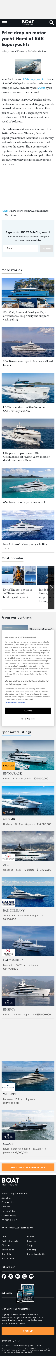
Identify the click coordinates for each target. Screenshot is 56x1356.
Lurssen (7, 1099)
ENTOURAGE (12, 773)
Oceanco (8, 869)
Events (30, 1236)
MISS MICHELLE (14, 819)
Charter (6, 1245)
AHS (6, 865)
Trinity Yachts (10, 915)
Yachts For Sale (10, 1241)
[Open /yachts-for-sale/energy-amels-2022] (28, 991)
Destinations (9, 1250)
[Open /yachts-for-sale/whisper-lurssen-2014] (28, 1076)
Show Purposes (28, 719)
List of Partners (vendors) (15, 702)
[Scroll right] (51, 587)
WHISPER (10, 1094)
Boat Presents (9, 1258)
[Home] (28, 23)
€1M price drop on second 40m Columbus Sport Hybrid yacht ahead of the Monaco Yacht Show (26, 456)
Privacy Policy (9, 1220)
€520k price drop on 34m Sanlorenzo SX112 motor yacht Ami (25, 409)
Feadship (8, 965)
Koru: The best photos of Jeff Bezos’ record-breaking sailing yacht (17, 593)
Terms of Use (8, 1211)
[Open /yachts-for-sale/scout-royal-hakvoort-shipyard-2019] (28, 1125)
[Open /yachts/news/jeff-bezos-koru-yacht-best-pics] (19, 575)
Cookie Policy (9, 1215)
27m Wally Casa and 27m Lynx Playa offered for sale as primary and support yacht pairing (26, 315)
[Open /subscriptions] (22, 1294)
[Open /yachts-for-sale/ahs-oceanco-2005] (28, 846)
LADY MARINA (13, 960)
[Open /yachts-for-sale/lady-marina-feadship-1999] (28, 941)
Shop (30, 1245)
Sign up (28, 1331)
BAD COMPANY (14, 910)
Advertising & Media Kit (14, 1193)
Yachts (5, 1236)
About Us (7, 1198)
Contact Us (8, 1202)
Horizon (7, 824)
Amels (6, 778)
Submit (47, 248)
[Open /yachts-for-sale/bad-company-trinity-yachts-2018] (28, 892)
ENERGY (9, 1009)
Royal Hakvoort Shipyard (16, 1148)
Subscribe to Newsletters (28, 1167)
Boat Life (7, 1254)
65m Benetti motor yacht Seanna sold (25, 502)
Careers (6, 1207)
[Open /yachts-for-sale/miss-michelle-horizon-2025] (28, 800)
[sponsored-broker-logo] (8, 768)
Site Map (32, 1250)
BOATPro (32, 1241)
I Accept (28, 711)
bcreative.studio (36, 1254)
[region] (28, 678)
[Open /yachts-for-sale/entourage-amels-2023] (28, 755)
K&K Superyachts (33, 79)
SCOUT (8, 1144)
